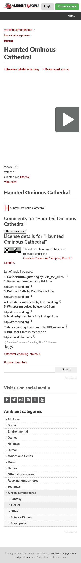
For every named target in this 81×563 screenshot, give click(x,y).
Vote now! (10, 181)
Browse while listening (22, 69)
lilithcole (25, 177)
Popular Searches (15, 362)
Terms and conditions (35, 553)
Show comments (15, 231)
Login (47, 6)
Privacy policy (13, 553)
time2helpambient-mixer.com (49, 557)
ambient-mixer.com (23, 6)
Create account (67, 6)
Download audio (57, 69)
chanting (22, 354)
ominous (35, 354)
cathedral (10, 354)
